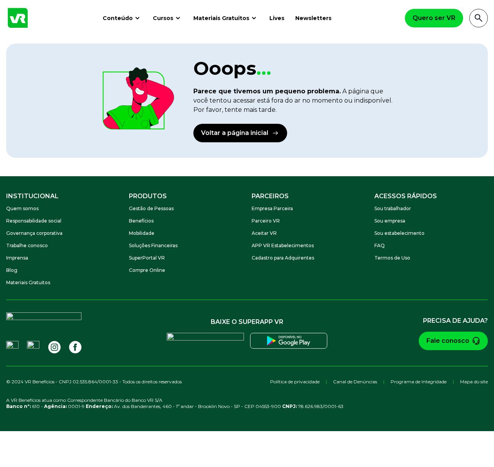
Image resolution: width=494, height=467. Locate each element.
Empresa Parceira (272, 208)
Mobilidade (141, 233)
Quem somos (22, 208)
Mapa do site (474, 381)
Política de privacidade (295, 381)
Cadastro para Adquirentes (283, 258)
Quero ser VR (434, 18)
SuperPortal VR (147, 258)
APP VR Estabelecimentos (283, 245)
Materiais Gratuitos (221, 18)
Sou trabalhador (392, 208)
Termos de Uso (392, 258)
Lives (276, 18)
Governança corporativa (34, 233)
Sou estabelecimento (399, 233)
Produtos (148, 196)
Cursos (163, 18)
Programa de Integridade (419, 381)
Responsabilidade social (33, 221)
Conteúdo (118, 18)
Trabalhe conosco (27, 245)
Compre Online (147, 270)
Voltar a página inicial (234, 133)
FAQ (379, 245)
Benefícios (141, 221)
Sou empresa (389, 221)
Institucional (32, 196)
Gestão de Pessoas (151, 208)
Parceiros (270, 196)
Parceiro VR (266, 221)
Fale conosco (447, 340)
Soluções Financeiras (153, 245)
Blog (11, 270)
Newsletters (313, 18)
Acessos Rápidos (405, 196)
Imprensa (17, 258)
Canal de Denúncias (355, 381)
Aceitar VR (264, 233)
